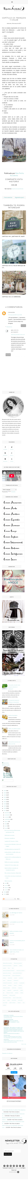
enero (6, 889)
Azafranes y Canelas (9, 1015)
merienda (9, 990)
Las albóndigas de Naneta (16, 912)
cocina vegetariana (16, 975)
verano (19, 1002)
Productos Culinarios (7, 963)
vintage (4, 1005)
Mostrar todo (23, 1044)
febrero (6, 887)
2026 (5, 790)
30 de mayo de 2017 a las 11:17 (18, 334)
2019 (5, 806)
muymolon (6, 1039)
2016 (5, 892)
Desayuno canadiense (10, 838)
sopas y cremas (12, 1002)
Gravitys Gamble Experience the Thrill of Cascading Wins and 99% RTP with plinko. (13, 1037)
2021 (5, 801)
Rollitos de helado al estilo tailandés (16, 932)
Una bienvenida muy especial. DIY (12, 849)
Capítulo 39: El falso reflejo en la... (13, 266)
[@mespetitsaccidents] (7, 1064)
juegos (15, 985)
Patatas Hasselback (12, 715)
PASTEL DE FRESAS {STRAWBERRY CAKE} (14, 1021)
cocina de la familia (7, 973)
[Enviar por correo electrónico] (12, 185)
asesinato (15, 965)
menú (4, 990)
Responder (23, 325)
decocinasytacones (8, 1019)
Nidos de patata (8, 881)
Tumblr (11, 461)
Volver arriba (13, 1172)
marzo (6, 885)
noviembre (7, 815)
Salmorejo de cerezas (9, 835)
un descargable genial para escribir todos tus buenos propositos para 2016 (13, 1041)
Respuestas (9, 326)
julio (6, 823)
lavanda (20, 985)
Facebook (5, 449)
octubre (7, 817)
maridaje (20, 987)
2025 (5, 792)
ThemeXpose (17, 1168)
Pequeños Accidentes (7, 1053)
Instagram (5, 455)
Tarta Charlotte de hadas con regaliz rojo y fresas (17, 951)
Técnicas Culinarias (18, 963)
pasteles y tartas (9, 992)
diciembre (7, 812)
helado (4, 985)
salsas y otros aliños (17, 997)
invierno (10, 985)
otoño (21, 990)
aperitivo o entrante (7, 965)
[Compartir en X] (14, 185)
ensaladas (9, 980)
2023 (5, 797)
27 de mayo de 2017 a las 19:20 (15, 314)
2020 (5, 803)
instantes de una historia (17, 188)
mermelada (15, 990)
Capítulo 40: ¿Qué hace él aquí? (13, 236)
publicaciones (12, 995)
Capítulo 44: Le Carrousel (11, 296)
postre (21, 992)
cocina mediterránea (17, 973)
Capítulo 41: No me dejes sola (11, 865)
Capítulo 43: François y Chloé (11, 841)
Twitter (11, 449)
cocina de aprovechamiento (8, 970)
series (8, 1000)
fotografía (16, 980)
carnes (4, 968)
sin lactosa (5, 1002)
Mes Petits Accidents (15, 331)
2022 (5, 799)
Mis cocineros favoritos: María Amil (13, 873)
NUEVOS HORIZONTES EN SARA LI (12, 1033)
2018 (5, 808)
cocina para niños (6, 975)
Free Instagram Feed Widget (14, 1101)
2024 (5, 795)
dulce (4, 980)
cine (13, 968)
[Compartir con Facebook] (16, 185)
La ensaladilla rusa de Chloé (16, 922)
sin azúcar (14, 1000)
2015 (5, 894)
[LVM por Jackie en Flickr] (7, 778)
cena (9, 968)
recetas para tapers (7, 997)
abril (6, 883)
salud (4, 1000)
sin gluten (20, 1000)
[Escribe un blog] (13, 185)
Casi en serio (7, 1035)
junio (6, 826)
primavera (5, 995)
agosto (6, 821)
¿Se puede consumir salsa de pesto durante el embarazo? (14, 686)
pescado (16, 992)
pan (3, 992)
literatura (14, 987)
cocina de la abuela (20, 970)
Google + (12, 455)
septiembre (7, 819)
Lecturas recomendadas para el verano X (17, 941)
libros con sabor (6, 987)
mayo (6, 828)
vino (23, 1002)
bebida (20, 965)
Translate (13, 491)
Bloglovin (5, 461)
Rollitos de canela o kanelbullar (12, 862)
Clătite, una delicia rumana (14, 728)
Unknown (11, 312)
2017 (5, 810)
